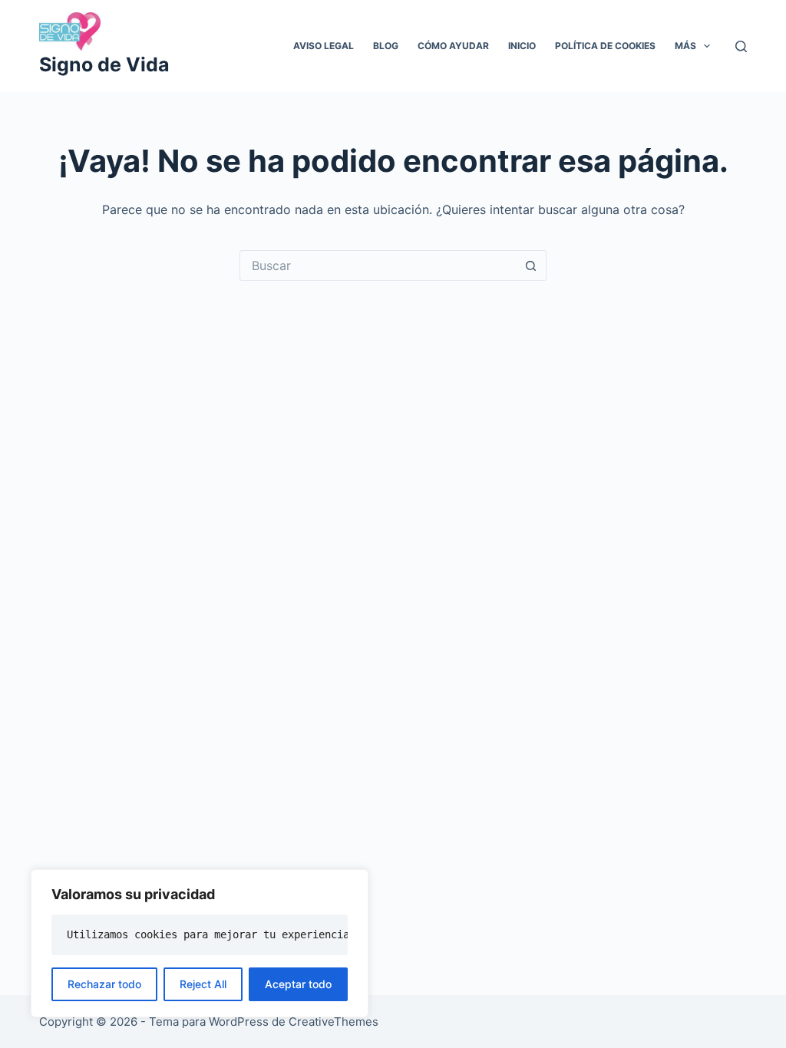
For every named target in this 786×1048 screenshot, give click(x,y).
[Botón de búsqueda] (531, 265)
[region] (199, 943)
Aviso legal (323, 45)
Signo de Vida (104, 64)
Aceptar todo (298, 983)
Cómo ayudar (453, 45)
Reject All (203, 983)
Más (685, 45)
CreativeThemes (333, 1021)
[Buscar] (741, 46)
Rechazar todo (104, 983)
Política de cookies (605, 45)
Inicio (522, 45)
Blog (385, 45)
